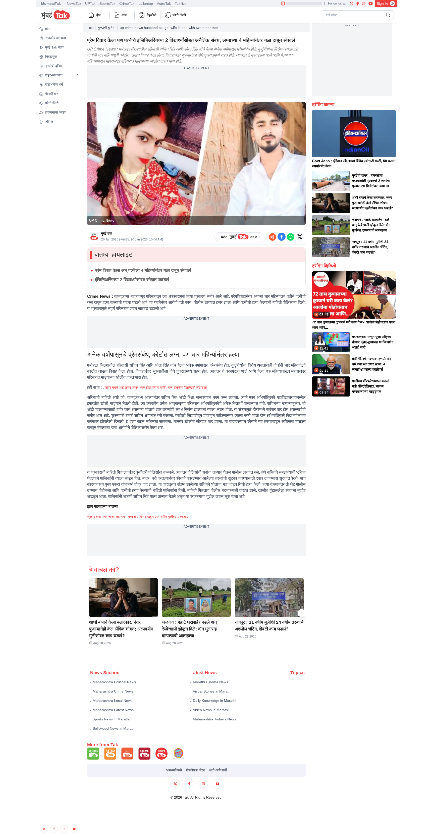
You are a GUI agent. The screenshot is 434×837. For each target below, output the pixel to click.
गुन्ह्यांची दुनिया (106, 28)
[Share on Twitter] (300, 237)
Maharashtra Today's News (214, 719)
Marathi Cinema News (210, 682)
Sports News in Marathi (111, 719)
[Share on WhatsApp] (291, 237)
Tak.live (181, 4)
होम (98, 15)
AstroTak (164, 4)
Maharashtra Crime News (113, 691)
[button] (59, 28)
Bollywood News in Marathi (114, 728)
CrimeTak (126, 4)
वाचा (124, 15)
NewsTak (74, 4)
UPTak (90, 4)
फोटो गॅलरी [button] (179, 15)
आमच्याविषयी (174, 770)
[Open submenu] (78, 75)
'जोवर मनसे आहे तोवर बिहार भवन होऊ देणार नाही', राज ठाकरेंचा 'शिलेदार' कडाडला (155, 387)
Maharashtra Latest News (113, 710)
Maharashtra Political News (114, 682)
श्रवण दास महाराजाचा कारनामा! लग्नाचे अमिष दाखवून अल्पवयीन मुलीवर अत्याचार (137, 517)
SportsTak (107, 4)
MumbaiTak (51, 4)
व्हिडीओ (151, 15)
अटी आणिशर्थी (218, 770)
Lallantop (145, 4)
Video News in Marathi (211, 710)
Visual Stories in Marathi (212, 691)
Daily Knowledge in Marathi (214, 701)
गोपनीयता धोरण (195, 770)
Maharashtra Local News (112, 701)
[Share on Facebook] (282, 237)
